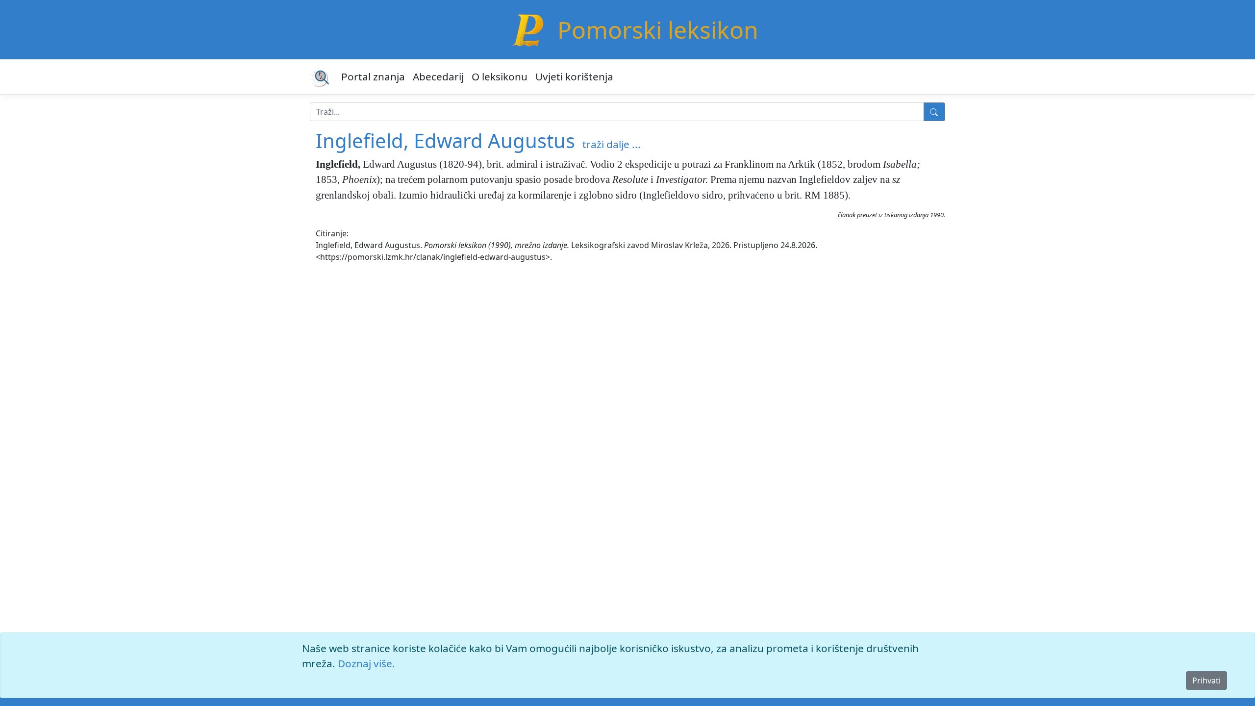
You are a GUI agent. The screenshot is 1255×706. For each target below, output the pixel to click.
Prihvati (1206, 680)
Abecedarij (438, 76)
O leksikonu (499, 76)
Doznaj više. (366, 663)
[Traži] (934, 111)
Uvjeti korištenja (574, 76)
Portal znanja (373, 76)
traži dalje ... (611, 144)
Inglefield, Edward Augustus (445, 140)
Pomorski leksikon (657, 30)
